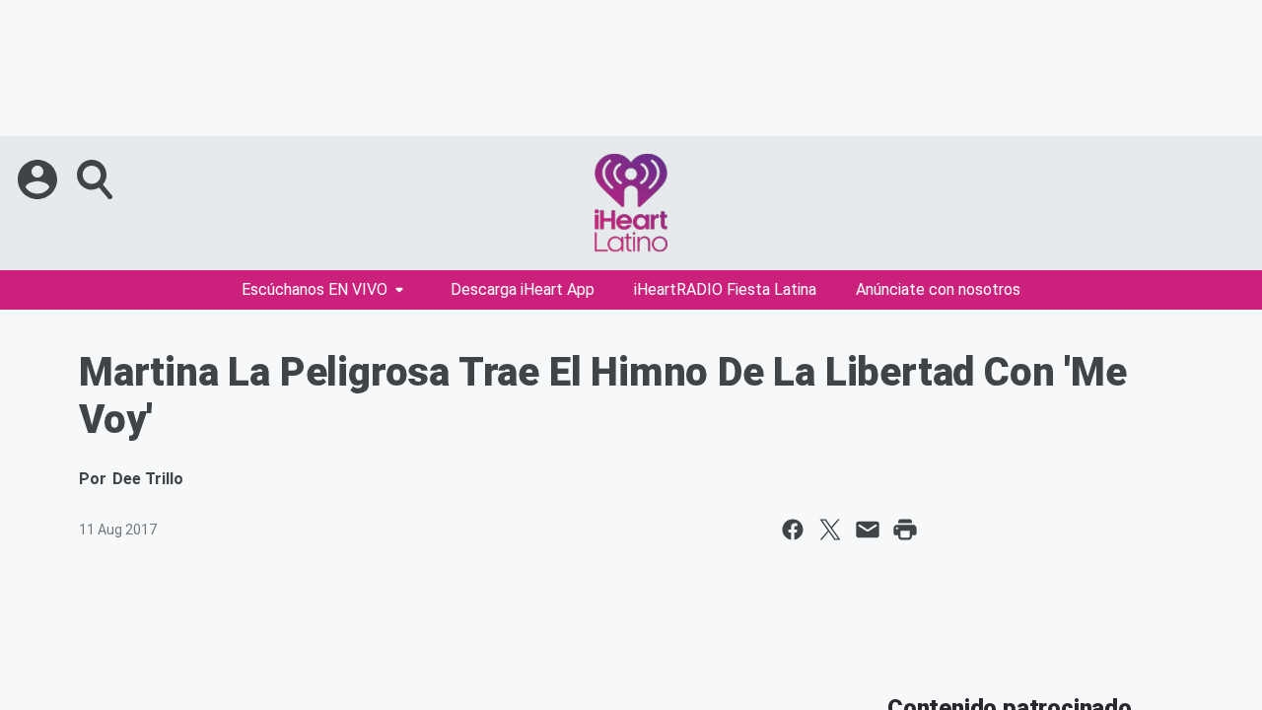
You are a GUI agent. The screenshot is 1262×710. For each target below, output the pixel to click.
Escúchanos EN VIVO (314, 289)
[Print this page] (905, 529)
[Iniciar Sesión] (39, 179)
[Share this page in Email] (867, 529)
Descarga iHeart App (523, 289)
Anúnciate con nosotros (938, 289)
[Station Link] (631, 203)
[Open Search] (96, 179)
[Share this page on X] (830, 529)
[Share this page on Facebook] (792, 529)
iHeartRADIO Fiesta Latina (725, 289)
